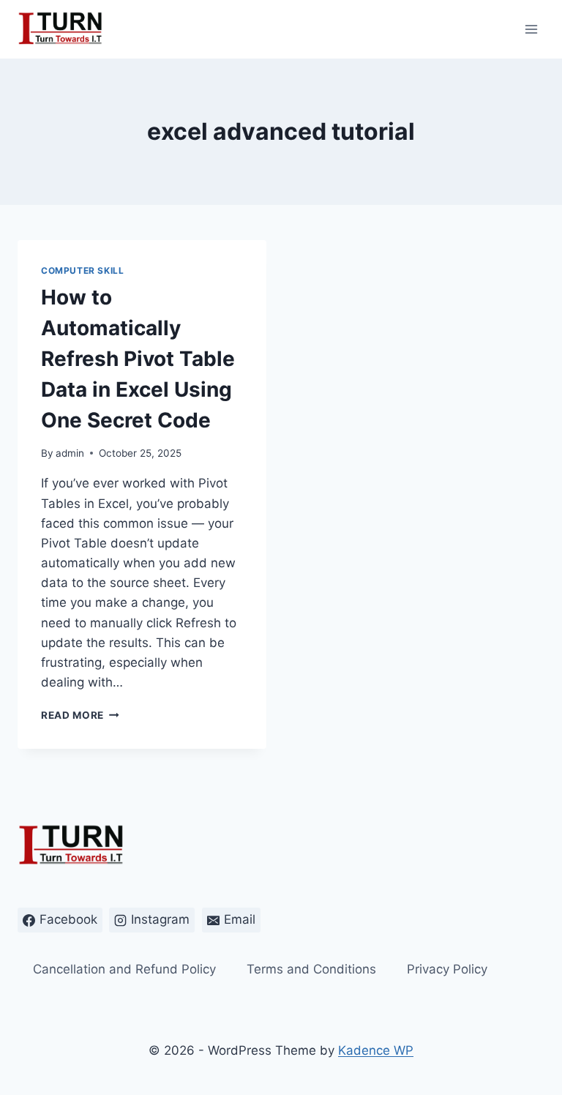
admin (70, 453)
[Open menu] (530, 29)
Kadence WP (375, 1050)
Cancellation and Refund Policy (124, 969)
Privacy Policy (447, 969)
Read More (80, 715)
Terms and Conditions (311, 969)
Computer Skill (82, 270)
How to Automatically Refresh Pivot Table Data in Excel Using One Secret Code (138, 359)
